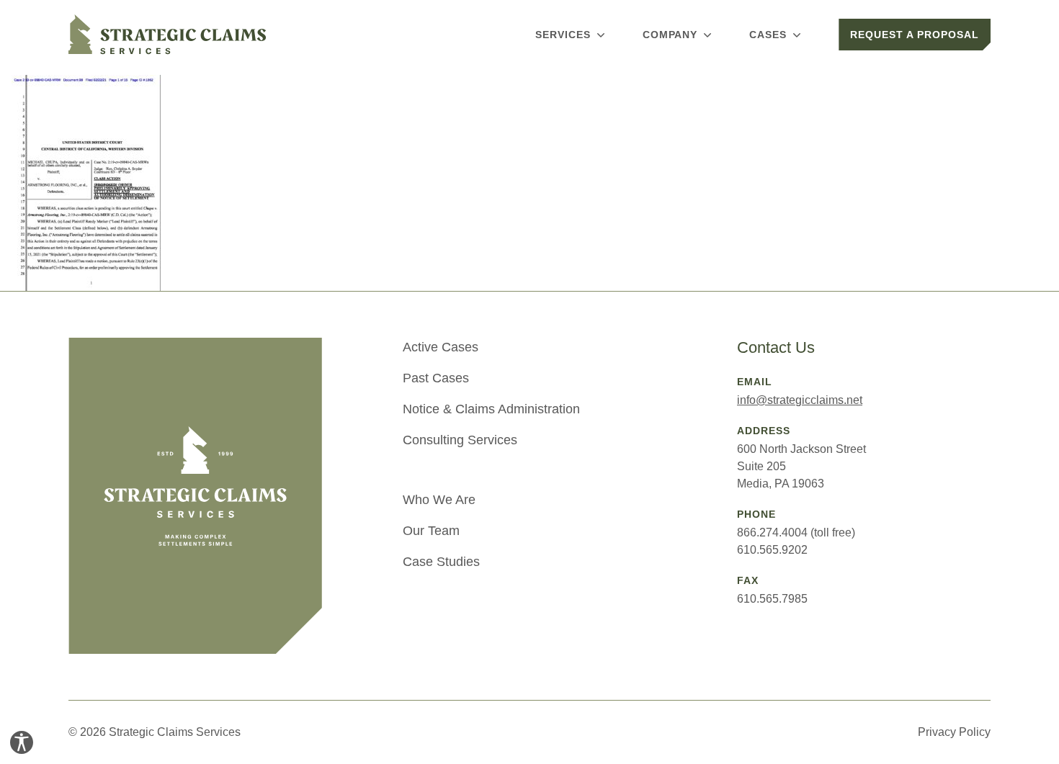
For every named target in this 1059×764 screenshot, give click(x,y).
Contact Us (776, 347)
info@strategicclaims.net (799, 400)
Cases (768, 34)
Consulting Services (460, 440)
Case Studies (441, 561)
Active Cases (440, 347)
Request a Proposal (914, 34)
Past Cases (436, 378)
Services (563, 34)
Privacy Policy (954, 732)
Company (670, 34)
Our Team (431, 530)
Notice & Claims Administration (491, 409)
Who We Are (439, 500)
